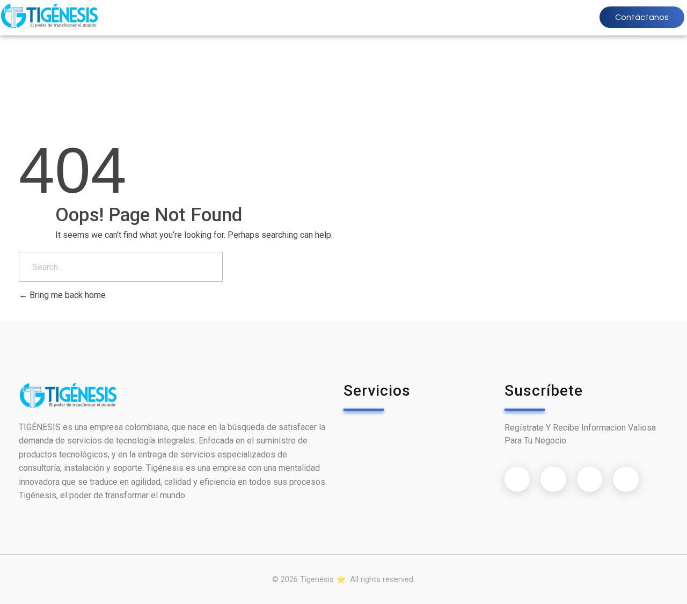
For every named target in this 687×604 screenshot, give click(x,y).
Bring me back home (66, 295)
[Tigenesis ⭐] (49, 16)
